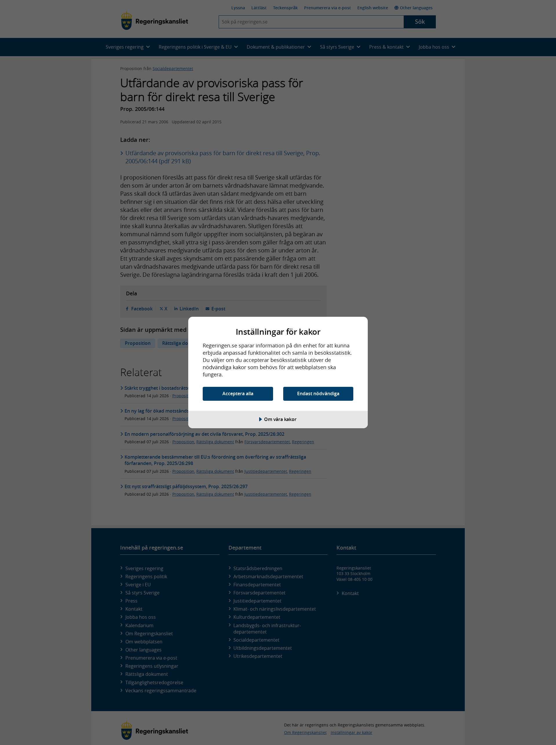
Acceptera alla (237, 393)
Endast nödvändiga (318, 393)
